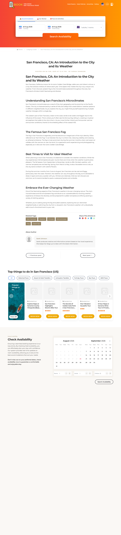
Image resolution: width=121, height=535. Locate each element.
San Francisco (31, 219)
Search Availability (60, 36)
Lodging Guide (31, 49)
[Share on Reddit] (85, 218)
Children (97, 373)
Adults (76, 373)
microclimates (61, 219)
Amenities (90, 4)
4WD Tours (104, 278)
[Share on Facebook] (80, 218)
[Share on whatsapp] (94, 218)
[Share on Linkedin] (91, 218)
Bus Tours (92, 278)
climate (51, 219)
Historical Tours (23, 278)
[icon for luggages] (102, 4)
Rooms (56, 373)
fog (28, 224)
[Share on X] (88, 218)
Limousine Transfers (62, 278)
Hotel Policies (80, 4)
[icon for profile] (111, 4)
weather (42, 219)
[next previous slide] (11, 296)
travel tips (36, 224)
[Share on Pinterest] (82, 218)
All (11, 278)
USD (107, 4)
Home (20, 49)
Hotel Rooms (71, 4)
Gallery (96, 4)
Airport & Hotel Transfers (42, 278)
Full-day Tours (79, 278)
